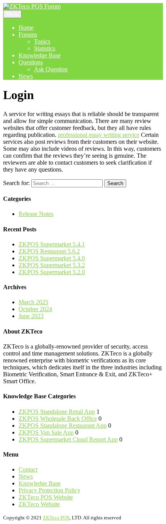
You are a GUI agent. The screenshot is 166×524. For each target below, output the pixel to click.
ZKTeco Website (39, 504)
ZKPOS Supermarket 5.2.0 (52, 272)
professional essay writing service (98, 134)
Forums (28, 34)
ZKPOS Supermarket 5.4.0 (52, 258)
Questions (31, 62)
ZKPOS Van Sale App (46, 432)
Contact (28, 469)
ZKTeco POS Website (46, 497)
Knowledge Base (40, 55)
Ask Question (51, 69)
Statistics (44, 48)
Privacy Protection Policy (49, 490)
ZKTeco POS (56, 518)
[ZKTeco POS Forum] (32, 6)
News (26, 76)
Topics (42, 41)
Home (26, 27)
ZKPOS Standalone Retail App (57, 411)
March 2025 (33, 302)
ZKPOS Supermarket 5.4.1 (52, 244)
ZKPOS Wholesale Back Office (58, 418)
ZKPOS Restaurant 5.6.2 (49, 251)
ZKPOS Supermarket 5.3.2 (52, 265)
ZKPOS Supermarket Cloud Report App (68, 439)
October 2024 (35, 309)
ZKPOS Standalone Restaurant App (63, 425)
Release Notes (36, 214)
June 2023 (31, 316)
